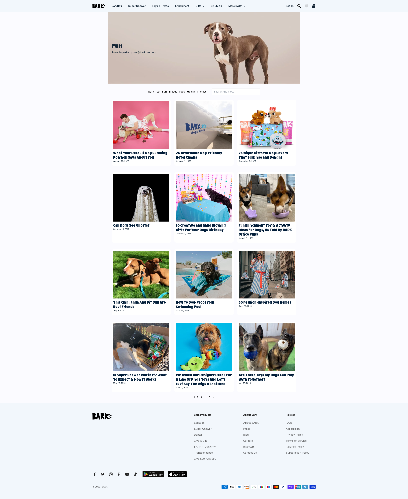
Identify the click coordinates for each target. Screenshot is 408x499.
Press (246, 428)
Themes (202, 91)
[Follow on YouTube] (127, 474)
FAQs (289, 422)
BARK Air (216, 5)
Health (191, 91)
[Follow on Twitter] (103, 474)
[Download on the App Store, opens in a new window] (177, 474)
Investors (249, 446)
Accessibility (293, 428)
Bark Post (154, 91)
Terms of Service (296, 440)
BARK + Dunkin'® (205, 446)
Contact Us (250, 452)
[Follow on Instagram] (111, 474)
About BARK (251, 422)
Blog (246, 434)
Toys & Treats (160, 5)
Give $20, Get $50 (205, 458)
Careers (248, 440)
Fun (164, 91)
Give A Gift (200, 440)
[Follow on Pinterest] (119, 474)
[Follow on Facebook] (94, 474)
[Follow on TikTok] (135, 474)
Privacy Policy (294, 434)
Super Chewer (137, 5)
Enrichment (182, 5)
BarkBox (117, 5)
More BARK (235, 5)
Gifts (198, 5)
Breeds (173, 91)
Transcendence (203, 452)
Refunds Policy (295, 446)
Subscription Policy (297, 452)
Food (182, 91)
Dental (198, 434)
